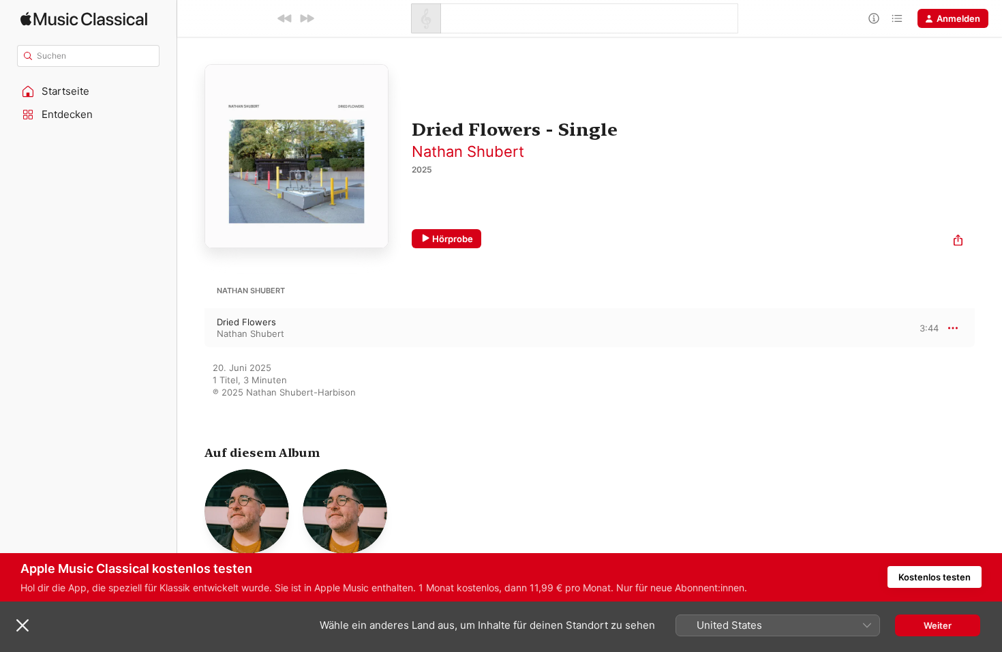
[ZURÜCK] (285, 18)
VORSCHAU (920, 327)
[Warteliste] (897, 18)
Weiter (938, 625)
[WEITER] (307, 18)
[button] (89, 91)
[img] (83, 19)
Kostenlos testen (934, 577)
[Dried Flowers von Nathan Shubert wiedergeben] (190, 328)
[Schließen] (22, 625)
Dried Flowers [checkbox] (246, 321)
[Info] (874, 18)
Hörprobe (452, 238)
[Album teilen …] (958, 241)
